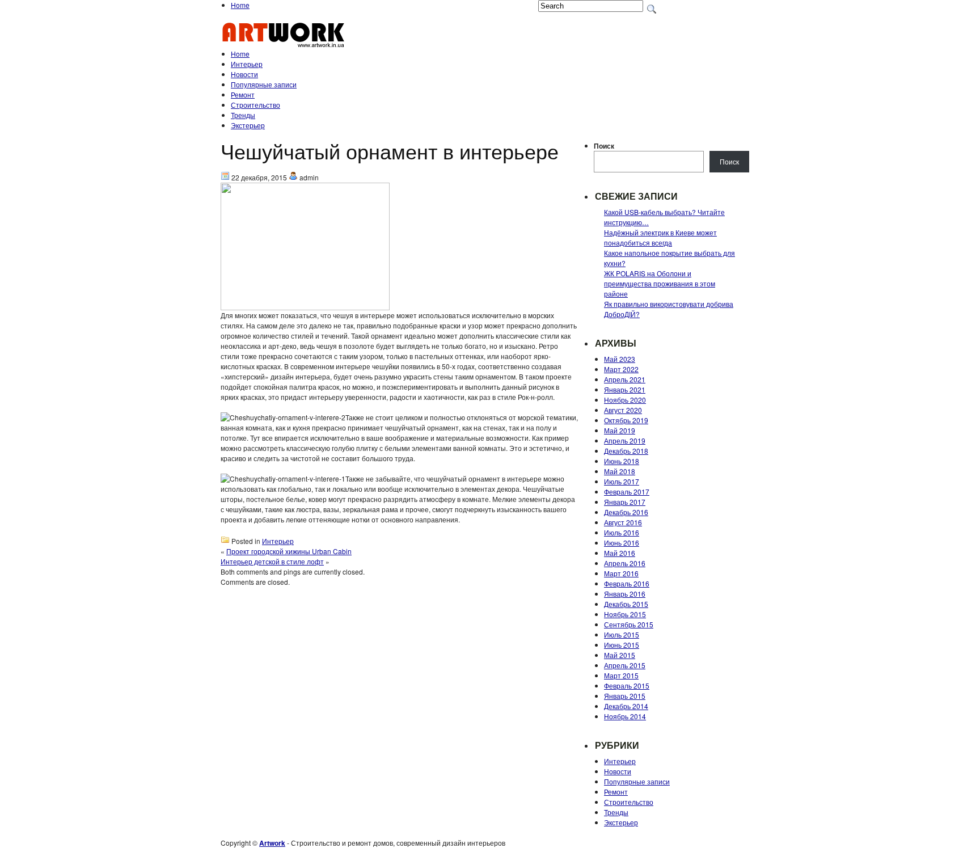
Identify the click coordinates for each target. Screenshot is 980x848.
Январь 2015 (624, 696)
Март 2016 (621, 573)
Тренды (243, 115)
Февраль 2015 (626, 685)
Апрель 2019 (624, 440)
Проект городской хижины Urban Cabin (289, 551)
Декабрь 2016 (626, 512)
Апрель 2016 (624, 563)
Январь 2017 (624, 502)
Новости (244, 74)
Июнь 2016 (621, 542)
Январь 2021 (624, 389)
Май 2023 (619, 359)
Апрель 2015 (624, 665)
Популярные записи (264, 84)
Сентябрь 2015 (628, 624)
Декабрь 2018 (626, 450)
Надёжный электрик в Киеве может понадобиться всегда (660, 237)
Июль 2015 (621, 634)
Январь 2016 (624, 593)
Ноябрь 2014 (625, 716)
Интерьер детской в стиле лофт (272, 561)
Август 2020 (623, 410)
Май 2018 (619, 471)
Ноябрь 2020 (625, 399)
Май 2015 (619, 655)
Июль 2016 (621, 532)
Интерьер (247, 64)
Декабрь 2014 (626, 706)
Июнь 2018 (621, 461)
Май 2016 (619, 553)
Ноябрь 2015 (625, 614)
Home (240, 5)
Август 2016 (623, 522)
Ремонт (243, 94)
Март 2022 (621, 369)
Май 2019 (619, 430)
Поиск (604, 146)
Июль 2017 (621, 481)
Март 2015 (621, 675)
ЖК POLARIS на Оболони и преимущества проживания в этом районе (659, 283)
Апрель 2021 (624, 379)
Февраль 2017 (626, 491)
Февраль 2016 (626, 583)
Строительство (255, 104)
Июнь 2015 (621, 644)
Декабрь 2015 (626, 604)
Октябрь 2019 (626, 420)
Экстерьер (248, 125)
